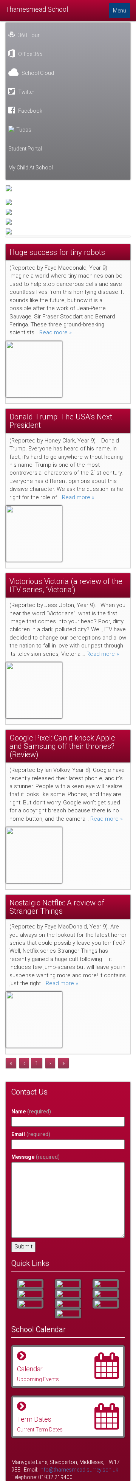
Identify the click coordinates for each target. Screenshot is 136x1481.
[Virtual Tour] (68, 1313)
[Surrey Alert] (106, 1284)
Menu (119, 11)
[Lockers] (106, 1294)
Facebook (29, 111)
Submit (23, 1246)
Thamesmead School (37, 9)
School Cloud (37, 73)
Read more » (55, 332)
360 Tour (28, 35)
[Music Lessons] (30, 1294)
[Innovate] (30, 1304)
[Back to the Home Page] (68, 188)
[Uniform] (68, 1304)
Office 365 (29, 54)
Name (31, 1111)
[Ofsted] (106, 1304)
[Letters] (30, 1284)
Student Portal (25, 149)
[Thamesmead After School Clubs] (68, 1294)
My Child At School (30, 168)
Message (35, 1157)
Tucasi (24, 130)
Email (30, 1134)
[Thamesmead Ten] (68, 1284)
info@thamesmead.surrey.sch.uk (78, 1470)
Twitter (25, 92)
